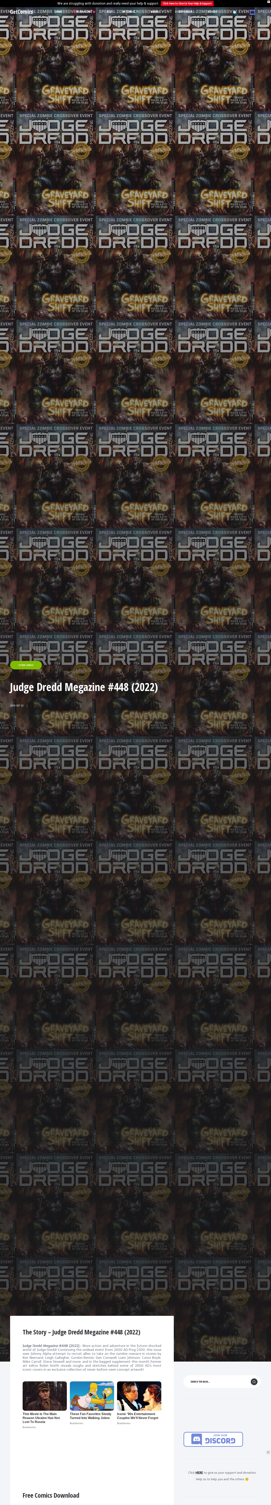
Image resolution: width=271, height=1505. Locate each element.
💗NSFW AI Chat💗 (84, 11)
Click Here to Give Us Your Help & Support (187, 3)
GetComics (21, 11)
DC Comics (129, 11)
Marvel (155, 11)
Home (58, 11)
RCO (109, 11)
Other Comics (183, 11)
